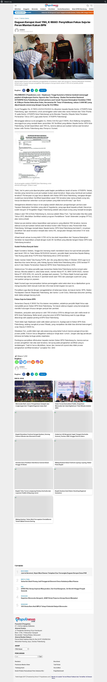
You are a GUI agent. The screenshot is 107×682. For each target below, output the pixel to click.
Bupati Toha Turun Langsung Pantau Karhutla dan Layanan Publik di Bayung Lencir (33, 492)
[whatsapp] (36, 90)
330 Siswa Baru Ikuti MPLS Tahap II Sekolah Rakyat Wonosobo (44, 606)
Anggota (26, 9)
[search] (91, 5)
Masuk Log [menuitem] (7, 2)
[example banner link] (25, 622)
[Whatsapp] (16, 362)
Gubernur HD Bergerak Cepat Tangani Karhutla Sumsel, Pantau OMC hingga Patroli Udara (71, 435)
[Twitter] (25, 362)
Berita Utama (24, 18)
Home (16, 18)
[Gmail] (29, 362)
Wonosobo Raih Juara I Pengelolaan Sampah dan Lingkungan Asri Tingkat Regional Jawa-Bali (32, 405)
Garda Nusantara (63, 9)
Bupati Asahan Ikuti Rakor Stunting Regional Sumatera (70, 492)
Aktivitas (18, 9)
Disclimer (51, 9)
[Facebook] (21, 362)
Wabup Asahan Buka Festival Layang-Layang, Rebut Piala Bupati (73, 464)
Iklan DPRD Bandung (79, 9)
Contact (43, 9)
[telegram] (32, 90)
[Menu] (15, 5)
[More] (41, 362)
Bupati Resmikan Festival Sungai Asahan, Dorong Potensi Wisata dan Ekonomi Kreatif (32, 435)
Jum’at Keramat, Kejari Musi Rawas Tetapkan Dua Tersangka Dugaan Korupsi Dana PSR (54, 573)
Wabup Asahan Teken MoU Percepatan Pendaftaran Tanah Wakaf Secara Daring (33, 520)
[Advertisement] (53, 541)
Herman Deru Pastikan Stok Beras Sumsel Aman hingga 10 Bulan (32, 464)
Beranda (35, 9)
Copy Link (43, 90)
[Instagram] (37, 362)
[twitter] (28, 90)
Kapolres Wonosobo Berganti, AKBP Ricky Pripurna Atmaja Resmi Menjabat (49, 598)
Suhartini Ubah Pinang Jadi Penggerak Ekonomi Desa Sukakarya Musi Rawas (49, 581)
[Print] (33, 362)
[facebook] (23, 90)
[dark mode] (88, 5)
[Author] (17, 30)
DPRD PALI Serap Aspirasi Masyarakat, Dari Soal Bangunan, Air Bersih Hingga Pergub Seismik (53, 590)
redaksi (22, 30)
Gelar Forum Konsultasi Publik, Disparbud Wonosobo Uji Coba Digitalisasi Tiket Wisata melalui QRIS (73, 406)
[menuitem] (2, 1)
